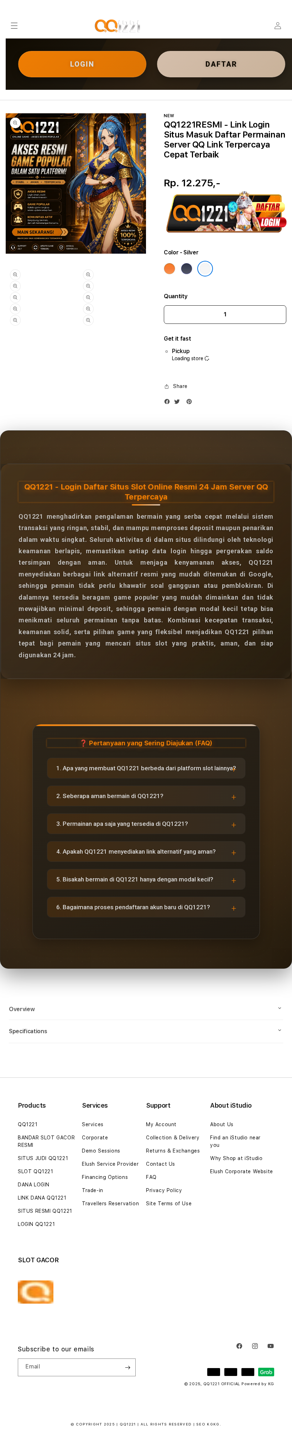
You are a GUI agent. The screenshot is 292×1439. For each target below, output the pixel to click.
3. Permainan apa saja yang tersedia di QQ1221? (122, 823)
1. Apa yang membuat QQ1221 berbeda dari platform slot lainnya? (146, 768)
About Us (222, 1124)
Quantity (175, 296)
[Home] (118, 25)
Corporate (95, 1137)
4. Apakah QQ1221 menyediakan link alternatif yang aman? (136, 851)
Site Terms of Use (169, 1203)
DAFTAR (221, 64)
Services (93, 1124)
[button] (14, 25)
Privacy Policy (164, 1190)
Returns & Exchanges (173, 1151)
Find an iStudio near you (235, 1141)
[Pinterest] (191, 403)
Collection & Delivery (173, 1137)
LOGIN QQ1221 (36, 1224)
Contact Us (160, 1164)
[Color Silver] (205, 269)
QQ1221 (28, 1124)
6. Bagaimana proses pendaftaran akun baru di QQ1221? (133, 907)
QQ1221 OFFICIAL (221, 1384)
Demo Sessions (101, 1151)
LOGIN (82, 64)
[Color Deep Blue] (186, 268)
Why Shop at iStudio (236, 1158)
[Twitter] (179, 403)
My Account (161, 1124)
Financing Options (105, 1177)
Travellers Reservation (110, 1203)
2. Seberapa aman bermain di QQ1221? (109, 795)
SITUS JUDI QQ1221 (43, 1158)
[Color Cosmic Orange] (169, 268)
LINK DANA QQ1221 (42, 1198)
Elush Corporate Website (241, 1171)
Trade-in (92, 1190)
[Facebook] (169, 403)
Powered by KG (257, 1384)
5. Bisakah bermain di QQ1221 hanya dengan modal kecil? (134, 879)
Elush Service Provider (110, 1164)
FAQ (151, 1177)
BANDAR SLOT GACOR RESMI (46, 1141)
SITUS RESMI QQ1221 (45, 1211)
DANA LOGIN (33, 1184)
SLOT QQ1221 (35, 1171)
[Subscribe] (127, 1367)
